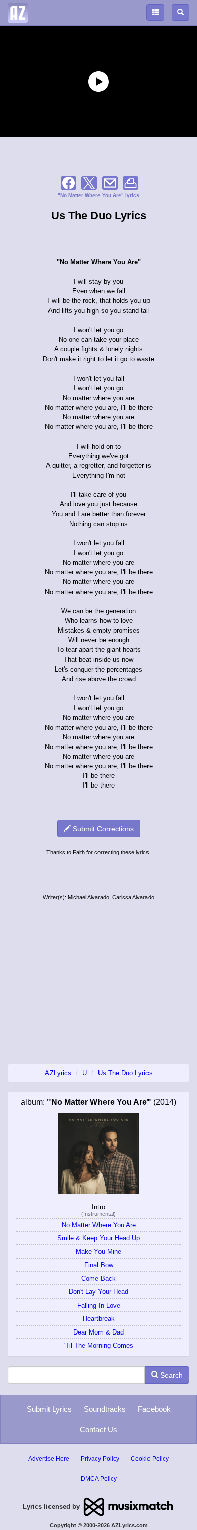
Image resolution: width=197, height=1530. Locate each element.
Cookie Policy (150, 1458)
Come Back (98, 1278)
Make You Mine (98, 1252)
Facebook (154, 1409)
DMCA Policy (99, 1478)
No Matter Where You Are (99, 1225)
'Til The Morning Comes (98, 1345)
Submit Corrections (102, 829)
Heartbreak (99, 1318)
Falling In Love (98, 1305)
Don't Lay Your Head (98, 1292)
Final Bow (98, 1265)
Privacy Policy (100, 1458)
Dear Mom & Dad (98, 1332)
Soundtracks (105, 1409)
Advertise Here (48, 1458)
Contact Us (98, 1429)
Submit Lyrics (49, 1409)
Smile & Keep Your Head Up (98, 1238)
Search (170, 1375)
